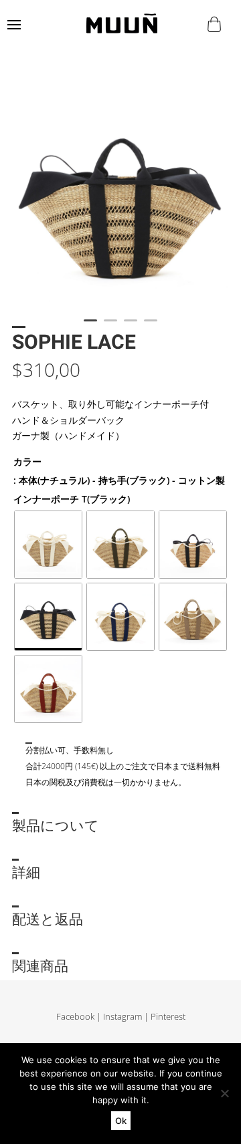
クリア (24, 731)
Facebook (75, 1016)
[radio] (48, 544)
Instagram (122, 1016)
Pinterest (168, 1016)
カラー (27, 461)
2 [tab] (110, 326)
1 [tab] (90, 326)
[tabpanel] (120, 192)
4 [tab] (150, 326)
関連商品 (40, 966)
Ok (121, 1120)
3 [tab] (130, 326)
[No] (224, 1093)
